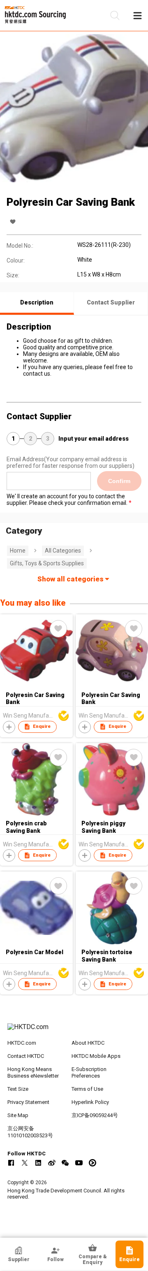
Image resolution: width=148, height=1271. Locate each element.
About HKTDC (88, 1043)
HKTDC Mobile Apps (96, 1056)
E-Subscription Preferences (89, 1072)
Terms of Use (87, 1089)
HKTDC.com (21, 1043)
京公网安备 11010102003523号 (30, 1132)
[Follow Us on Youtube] (79, 1162)
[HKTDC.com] (74, 1031)
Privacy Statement (28, 1102)
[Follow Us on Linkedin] (38, 1162)
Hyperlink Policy (90, 1102)
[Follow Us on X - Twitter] (24, 1162)
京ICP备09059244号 (95, 1115)
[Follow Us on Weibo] (52, 1162)
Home (17, 550)
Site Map (17, 1115)
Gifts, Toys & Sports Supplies (47, 563)
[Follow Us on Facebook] (11, 1162)
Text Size (17, 1089)
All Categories (63, 550)
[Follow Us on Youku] (92, 1162)
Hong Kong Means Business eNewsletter (33, 1072)
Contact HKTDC (25, 1056)
